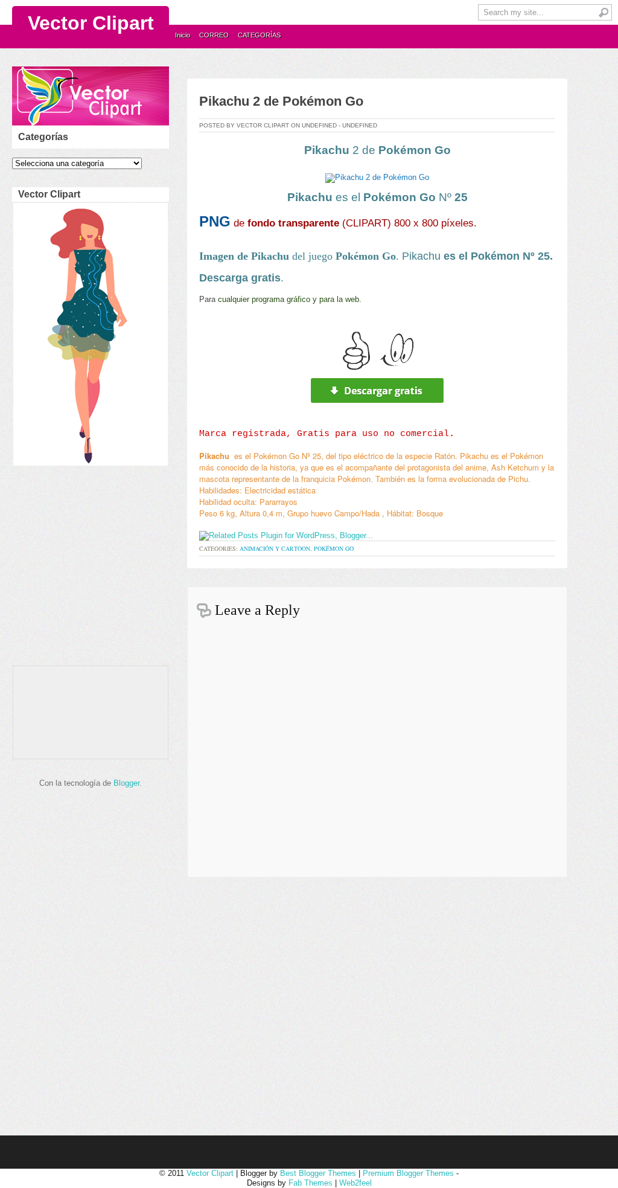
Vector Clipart (91, 23)
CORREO (214, 35)
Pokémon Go (334, 548)
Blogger (126, 783)
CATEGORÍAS (259, 35)
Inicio (182, 35)
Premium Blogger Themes (408, 1173)
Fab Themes (310, 1182)
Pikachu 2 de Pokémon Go (281, 101)
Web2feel (355, 1182)
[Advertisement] (88, 568)
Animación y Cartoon (275, 548)
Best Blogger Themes (318, 1173)
